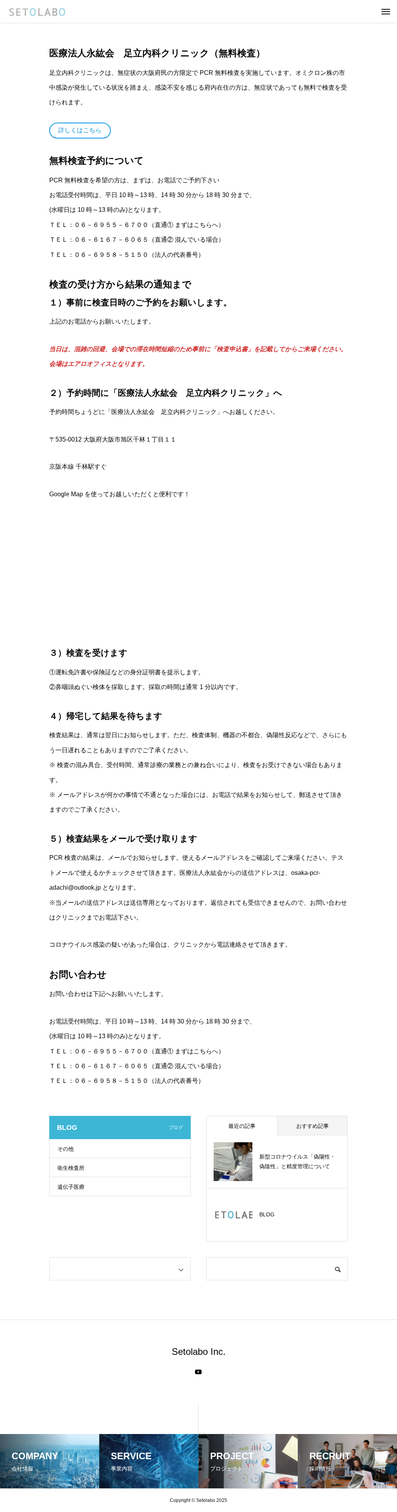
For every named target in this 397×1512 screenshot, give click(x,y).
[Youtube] (198, 1372)
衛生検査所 (71, 1168)
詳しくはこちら (80, 130)
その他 (65, 1149)
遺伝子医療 (71, 1187)
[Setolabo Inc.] (37, 11)
